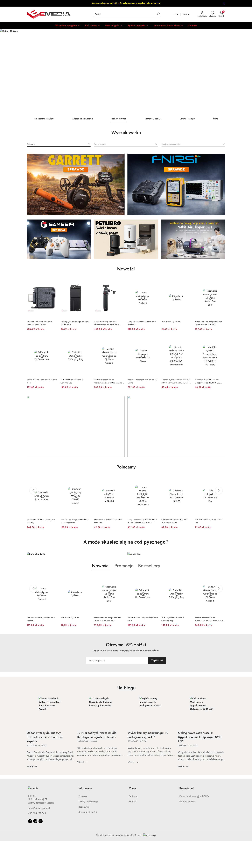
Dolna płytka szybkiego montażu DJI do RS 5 (75, 323)
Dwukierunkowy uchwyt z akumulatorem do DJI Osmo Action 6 (106, 323)
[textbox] (31, 144)
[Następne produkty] (218, 490)
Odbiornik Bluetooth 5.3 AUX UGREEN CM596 (141, 521)
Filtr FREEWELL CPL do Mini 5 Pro (175, 521)
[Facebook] (30, 821)
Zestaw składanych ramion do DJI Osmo (143, 381)
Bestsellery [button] (149, 565)
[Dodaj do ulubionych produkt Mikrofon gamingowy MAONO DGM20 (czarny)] (53, 479)
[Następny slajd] (245, 72)
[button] (67, 25)
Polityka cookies (187, 801)
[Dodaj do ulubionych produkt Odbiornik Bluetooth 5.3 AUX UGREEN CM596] (154, 479)
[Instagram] (35, 821)
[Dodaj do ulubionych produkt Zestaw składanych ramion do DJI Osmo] (154, 339)
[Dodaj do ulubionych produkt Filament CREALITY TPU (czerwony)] (222, 479)
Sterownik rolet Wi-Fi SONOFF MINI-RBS (74, 521)
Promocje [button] (123, 565)
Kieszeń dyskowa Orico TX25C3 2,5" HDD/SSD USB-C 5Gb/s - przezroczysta (176, 381)
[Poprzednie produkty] (33, 490)
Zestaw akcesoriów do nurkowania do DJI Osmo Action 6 (108, 381)
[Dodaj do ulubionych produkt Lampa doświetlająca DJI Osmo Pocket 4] (154, 281)
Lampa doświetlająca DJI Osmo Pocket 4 (142, 323)
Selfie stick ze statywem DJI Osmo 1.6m (42, 381)
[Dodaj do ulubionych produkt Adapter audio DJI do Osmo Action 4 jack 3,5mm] (53, 281)
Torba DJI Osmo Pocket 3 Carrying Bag (72, 381)
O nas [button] (132, 788)
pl (175, 14)
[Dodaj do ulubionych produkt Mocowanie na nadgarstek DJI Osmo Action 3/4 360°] (222, 281)
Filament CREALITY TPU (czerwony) (205, 521)
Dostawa (82, 796)
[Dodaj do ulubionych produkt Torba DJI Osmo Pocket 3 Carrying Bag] (87, 339)
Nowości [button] (101, 565)
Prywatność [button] (186, 788)
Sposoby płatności (87, 812)
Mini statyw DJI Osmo (171, 321)
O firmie (133, 796)
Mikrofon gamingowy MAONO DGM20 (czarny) (41, 521)
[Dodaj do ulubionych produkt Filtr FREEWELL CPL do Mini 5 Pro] (188, 479)
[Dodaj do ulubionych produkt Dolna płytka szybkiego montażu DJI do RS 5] (87, 281)
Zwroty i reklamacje (88, 801)
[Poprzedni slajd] (6, 72)
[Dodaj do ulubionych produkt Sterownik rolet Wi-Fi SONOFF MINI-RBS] (87, 479)
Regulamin (83, 806)
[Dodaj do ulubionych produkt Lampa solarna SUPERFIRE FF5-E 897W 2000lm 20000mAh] (121, 479)
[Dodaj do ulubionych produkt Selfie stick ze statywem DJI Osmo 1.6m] (53, 339)
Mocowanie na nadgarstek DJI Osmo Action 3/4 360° (208, 323)
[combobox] (59, 144)
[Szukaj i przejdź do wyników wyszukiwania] (158, 14)
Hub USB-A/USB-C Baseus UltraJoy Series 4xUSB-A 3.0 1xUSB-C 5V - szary (207, 381)
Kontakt (132, 801)
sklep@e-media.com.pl (39, 808)
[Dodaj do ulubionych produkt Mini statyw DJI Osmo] (188, 281)
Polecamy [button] (126, 467)
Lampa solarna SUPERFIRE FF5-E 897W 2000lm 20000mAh (109, 521)
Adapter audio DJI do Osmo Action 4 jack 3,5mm (39, 323)
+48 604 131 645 (37, 813)
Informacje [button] (85, 788)
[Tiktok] (40, 821)
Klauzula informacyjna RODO (194, 796)
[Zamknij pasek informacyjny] (224, 3)
